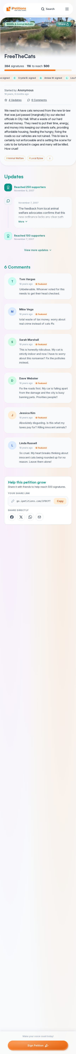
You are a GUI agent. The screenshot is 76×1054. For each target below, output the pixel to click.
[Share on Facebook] (12, 517)
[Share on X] (21, 517)
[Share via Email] (39, 517)
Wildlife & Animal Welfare (20, 24)
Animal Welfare (15, 158)
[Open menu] (67, 9)
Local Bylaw (36, 158)
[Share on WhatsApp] (30, 517)
